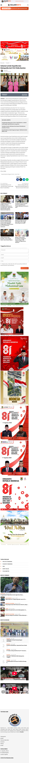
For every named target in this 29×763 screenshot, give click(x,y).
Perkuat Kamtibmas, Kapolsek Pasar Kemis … (17, 646)
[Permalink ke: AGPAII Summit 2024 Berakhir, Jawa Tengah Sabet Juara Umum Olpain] (7, 232)
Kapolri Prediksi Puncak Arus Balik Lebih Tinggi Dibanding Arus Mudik (20, 222)
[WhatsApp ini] (27, 179)
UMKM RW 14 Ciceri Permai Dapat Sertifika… (14, 640)
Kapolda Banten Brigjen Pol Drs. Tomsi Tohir (10, 174)
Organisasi (2, 593)
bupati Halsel (6, 568)
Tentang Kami (3, 736)
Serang (6, 608)
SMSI (4, 566)
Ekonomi (8, 638)
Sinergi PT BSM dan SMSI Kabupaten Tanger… (15, 656)
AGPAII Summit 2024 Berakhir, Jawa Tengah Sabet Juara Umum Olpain (6, 239)
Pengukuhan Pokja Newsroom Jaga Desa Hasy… (12, 594)
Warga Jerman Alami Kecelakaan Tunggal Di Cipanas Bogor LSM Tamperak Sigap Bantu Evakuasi (20, 240)
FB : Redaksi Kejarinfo (4, 752)
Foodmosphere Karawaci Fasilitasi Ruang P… (16, 662)
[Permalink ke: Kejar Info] (1, 70)
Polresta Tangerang (7, 564)
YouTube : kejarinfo (4, 754)
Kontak (1, 745)
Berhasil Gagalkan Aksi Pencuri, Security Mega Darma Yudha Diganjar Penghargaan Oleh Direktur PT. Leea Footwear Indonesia (6, 223)
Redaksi (22, 732)
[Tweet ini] (20, 179)
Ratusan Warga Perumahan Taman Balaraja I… (16, 615)
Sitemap (2, 743)
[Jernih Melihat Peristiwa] (14, 4)
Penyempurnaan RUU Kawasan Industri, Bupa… (16, 604)
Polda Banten (6, 571)
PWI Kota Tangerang (7, 561)
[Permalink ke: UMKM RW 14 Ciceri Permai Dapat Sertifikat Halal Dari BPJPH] (14, 629)
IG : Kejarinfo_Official (4, 750)
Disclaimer (2, 741)
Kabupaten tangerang (9, 603)
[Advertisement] (14, 26)
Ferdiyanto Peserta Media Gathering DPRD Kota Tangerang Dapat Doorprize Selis (21, 205)
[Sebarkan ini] (17, 179)
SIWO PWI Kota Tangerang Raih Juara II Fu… (15, 599)
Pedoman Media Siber (4, 740)
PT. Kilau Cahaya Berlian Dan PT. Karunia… (17, 650)
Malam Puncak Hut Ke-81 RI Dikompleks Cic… (16, 610)
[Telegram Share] (24, 179)
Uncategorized (8, 598)
